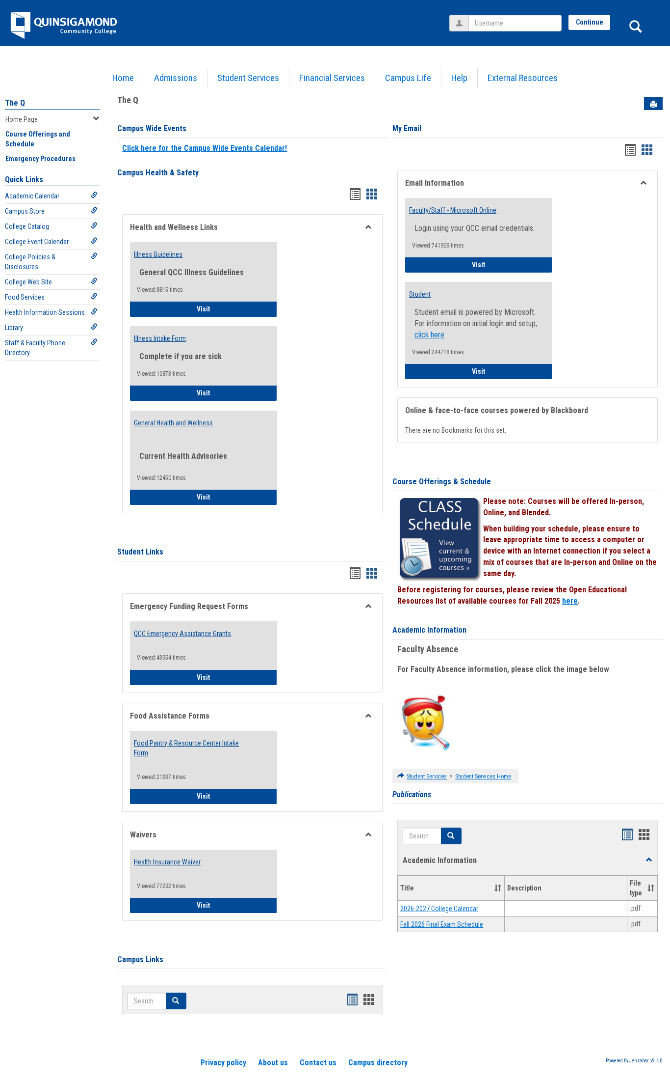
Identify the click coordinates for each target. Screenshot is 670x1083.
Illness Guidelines (158, 254)
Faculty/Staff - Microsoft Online (452, 210)
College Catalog (27, 226)
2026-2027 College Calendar (439, 909)
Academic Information (429, 630)
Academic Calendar (32, 196)
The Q (15, 103)
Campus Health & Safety (158, 172)
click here (429, 334)
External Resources (523, 77)
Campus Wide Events (151, 128)
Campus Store (25, 211)
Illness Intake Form (160, 338)
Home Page (21, 119)
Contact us (318, 1062)
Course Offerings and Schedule (37, 139)
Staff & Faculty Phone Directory (35, 348)
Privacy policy (223, 1062)
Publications (411, 794)
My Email (406, 128)
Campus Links (140, 959)
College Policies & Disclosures (30, 262)
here (570, 601)
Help (459, 77)
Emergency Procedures (40, 159)
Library (14, 328)
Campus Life (408, 77)
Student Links (140, 551)
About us (273, 1062)
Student (420, 294)
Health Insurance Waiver (167, 862)
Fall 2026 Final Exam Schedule (441, 924)
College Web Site (28, 282)
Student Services (248, 77)
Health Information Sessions (45, 312)
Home (123, 77)
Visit (231, 309)
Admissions (175, 77)
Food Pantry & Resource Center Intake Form (186, 748)
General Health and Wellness (173, 423)
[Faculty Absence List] (425, 722)
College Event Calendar (37, 242)
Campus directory (378, 1062)
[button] (451, 836)
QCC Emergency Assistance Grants (182, 634)
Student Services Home (483, 776)
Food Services (25, 297)
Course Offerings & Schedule (441, 481)
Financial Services (332, 77)
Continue (589, 22)
